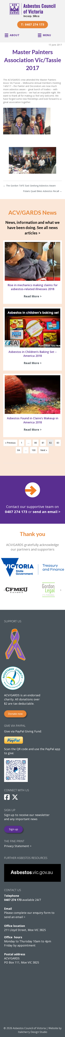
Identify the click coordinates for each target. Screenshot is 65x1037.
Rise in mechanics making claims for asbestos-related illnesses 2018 (33, 287)
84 (18, 450)
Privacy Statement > (17, 846)
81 (43, 442)
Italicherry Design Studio (32, 1032)
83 (58, 442)
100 (33, 450)
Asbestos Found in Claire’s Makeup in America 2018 (32, 420)
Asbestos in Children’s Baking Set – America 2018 (33, 354)
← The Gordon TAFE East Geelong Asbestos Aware (29, 185)
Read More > (33, 296)
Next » (43, 450)
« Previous (10, 442)
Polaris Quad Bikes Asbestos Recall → (42, 191)
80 (35, 442)
